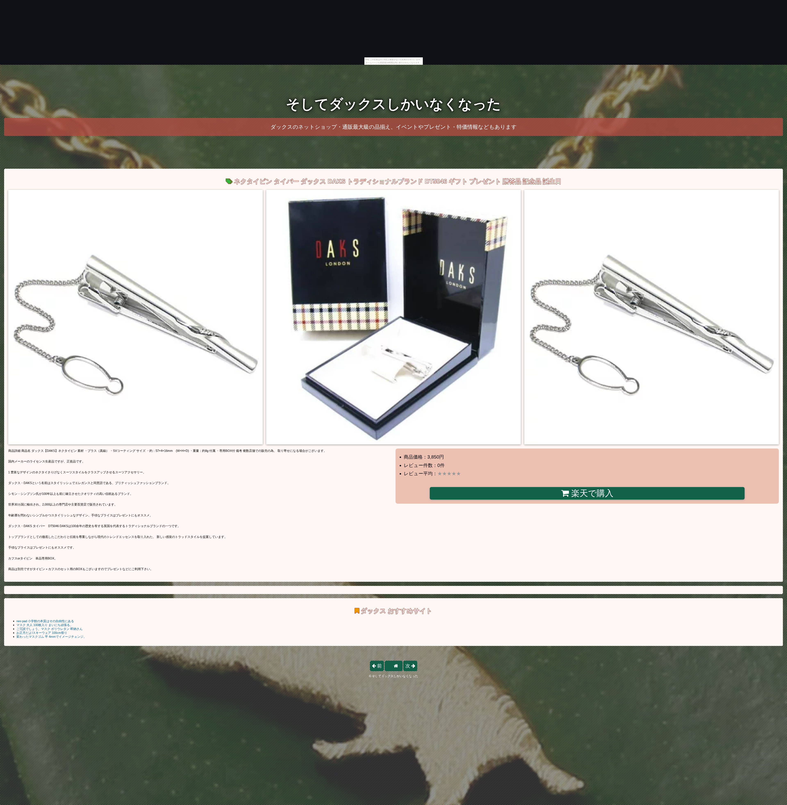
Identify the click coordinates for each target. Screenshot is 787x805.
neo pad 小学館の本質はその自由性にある (45, 621)
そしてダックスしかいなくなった (393, 104)
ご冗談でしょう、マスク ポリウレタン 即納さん (49, 629)
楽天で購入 (591, 493)
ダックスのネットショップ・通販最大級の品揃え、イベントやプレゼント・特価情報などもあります (394, 127)
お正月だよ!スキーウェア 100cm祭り (41, 632)
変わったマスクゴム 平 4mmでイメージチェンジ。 (51, 636)
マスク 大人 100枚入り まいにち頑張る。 (44, 625)
